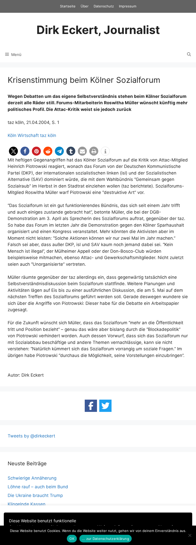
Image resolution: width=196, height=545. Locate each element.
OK (71, 539)
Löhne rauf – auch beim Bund (38, 486)
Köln (12, 135)
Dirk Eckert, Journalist (98, 30)
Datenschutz (104, 6)
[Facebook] (91, 406)
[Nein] (189, 535)
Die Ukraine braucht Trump (35, 495)
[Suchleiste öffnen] (189, 54)
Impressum (127, 6)
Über (85, 6)
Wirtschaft (28, 135)
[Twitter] (105, 406)
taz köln (48, 135)
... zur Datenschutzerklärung (105, 539)
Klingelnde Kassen (26, 504)
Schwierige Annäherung (32, 478)
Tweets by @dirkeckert (31, 435)
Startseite (68, 6)
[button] (13, 151)
